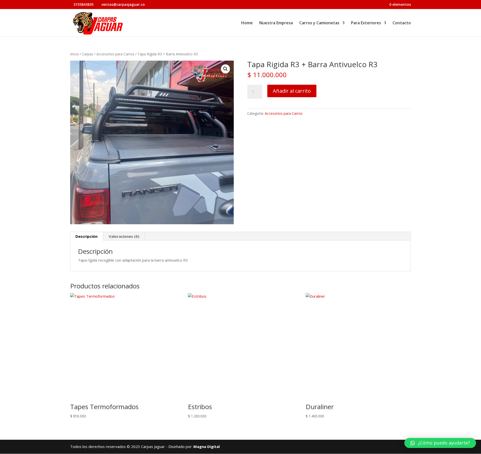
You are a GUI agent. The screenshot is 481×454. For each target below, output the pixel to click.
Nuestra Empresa (276, 23)
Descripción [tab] (86, 236)
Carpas (87, 54)
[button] (225, 68)
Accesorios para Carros (115, 54)
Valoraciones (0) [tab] (124, 236)
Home (247, 23)
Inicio (74, 54)
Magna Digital (206, 446)
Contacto (402, 23)
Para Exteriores (366, 23)
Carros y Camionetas (319, 23)
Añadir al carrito (292, 90)
